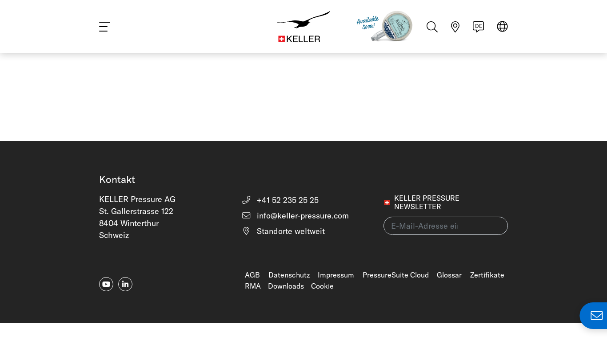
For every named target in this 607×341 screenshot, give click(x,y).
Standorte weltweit (290, 231)
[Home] (303, 26)
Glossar (449, 274)
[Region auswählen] (502, 27)
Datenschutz (289, 274)
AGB (252, 274)
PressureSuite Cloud (396, 274)
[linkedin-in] (125, 284)
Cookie (322, 286)
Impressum (336, 274)
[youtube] (106, 284)
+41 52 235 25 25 (287, 200)
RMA (253, 286)
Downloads (286, 286)
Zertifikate (487, 274)
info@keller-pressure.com (302, 215)
